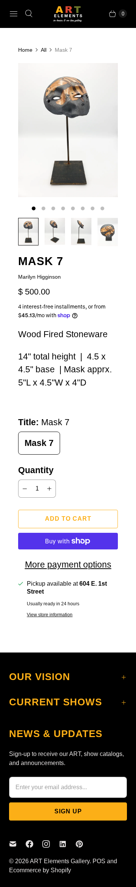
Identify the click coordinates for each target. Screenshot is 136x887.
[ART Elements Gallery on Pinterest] (84, 844)
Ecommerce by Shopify (40, 870)
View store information (50, 614)
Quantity (36, 470)
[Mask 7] (68, 130)
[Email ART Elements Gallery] (17, 844)
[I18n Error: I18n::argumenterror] (28, 231)
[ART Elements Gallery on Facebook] (34, 844)
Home (25, 50)
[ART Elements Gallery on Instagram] (50, 844)
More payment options (68, 564)
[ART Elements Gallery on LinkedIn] (67, 844)
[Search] (28, 14)
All (43, 50)
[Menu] (13, 14)
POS (99, 861)
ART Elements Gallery (60, 861)
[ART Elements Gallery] (68, 14)
